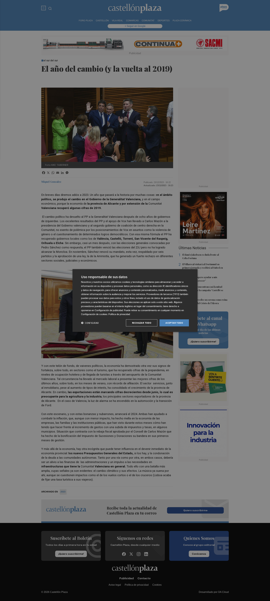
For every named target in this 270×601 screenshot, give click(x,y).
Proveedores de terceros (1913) (162, 294)
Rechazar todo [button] (141, 322)
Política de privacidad (119, 314)
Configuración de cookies (94, 314)
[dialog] (135, 300)
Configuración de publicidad (109, 310)
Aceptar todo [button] (174, 322)
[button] (90, 323)
